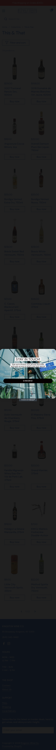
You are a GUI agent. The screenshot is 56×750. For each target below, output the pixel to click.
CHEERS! (28, 381)
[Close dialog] (53, 351)
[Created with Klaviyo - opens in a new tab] (28, 399)
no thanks (28, 388)
